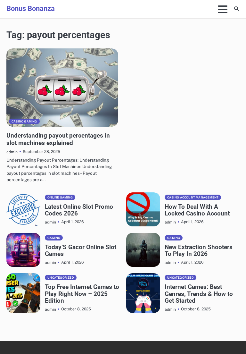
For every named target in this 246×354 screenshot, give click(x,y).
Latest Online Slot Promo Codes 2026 (79, 210)
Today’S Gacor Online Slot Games (80, 250)
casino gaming (24, 121)
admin (12, 151)
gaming (53, 238)
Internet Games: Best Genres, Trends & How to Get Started (199, 293)
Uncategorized (60, 277)
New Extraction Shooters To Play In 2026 (199, 250)
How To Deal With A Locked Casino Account (197, 210)
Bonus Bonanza (30, 8)
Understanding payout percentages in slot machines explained (58, 139)
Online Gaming (60, 197)
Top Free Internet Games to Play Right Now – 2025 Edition (82, 293)
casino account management (192, 197)
